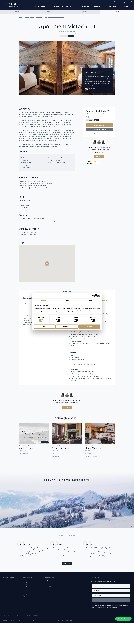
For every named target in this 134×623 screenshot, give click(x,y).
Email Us (5, 580)
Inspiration (112, 6)
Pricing (117, 11)
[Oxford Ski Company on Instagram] (67, 621)
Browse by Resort (38, 6)
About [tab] (90, 300)
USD (30, 315)
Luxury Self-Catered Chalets (30, 582)
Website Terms (47, 582)
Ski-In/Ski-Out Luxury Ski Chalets (32, 580)
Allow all (89, 326)
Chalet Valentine (93, 448)
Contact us (117, 2)
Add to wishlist (100, 133)
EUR (27, 315)
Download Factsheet (99, 129)
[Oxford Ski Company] (13, 5)
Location (84, 11)
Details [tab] (67, 300)
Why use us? (66, 563)
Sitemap (45, 588)
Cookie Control (47, 584)
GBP (23, 315)
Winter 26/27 (67, 291)
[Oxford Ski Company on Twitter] (59, 621)
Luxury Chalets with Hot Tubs (30, 584)
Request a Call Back (8, 584)
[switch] (58, 320)
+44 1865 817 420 (108, 2)
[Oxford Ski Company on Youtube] (71, 621)
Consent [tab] (43, 300)
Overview (17, 11)
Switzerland (66, 31)
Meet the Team (7, 586)
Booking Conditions (48, 580)
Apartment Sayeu (61, 448)
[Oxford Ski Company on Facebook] (63, 621)
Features (50, 11)
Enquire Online (7, 582)
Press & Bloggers (47, 586)
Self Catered (64, 36)
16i (126, 620)
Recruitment (6, 588)
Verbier (60, 31)
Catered (71, 36)
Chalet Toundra (27, 448)
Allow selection (67, 326)
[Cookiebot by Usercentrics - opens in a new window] (93, 295)
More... (126, 6)
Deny (44, 326)
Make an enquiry (99, 125)
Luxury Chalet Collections (63, 6)
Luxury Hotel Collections (90, 6)
